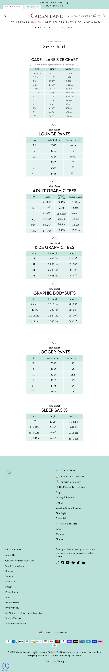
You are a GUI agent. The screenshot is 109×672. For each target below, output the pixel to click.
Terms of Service (13, 618)
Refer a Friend (12, 602)
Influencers (10, 586)
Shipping (9, 576)
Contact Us (61, 534)
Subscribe (86, 16)
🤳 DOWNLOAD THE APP (70, 476)
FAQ (58, 529)
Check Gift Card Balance (68, 508)
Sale (71, 27)
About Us (10, 555)
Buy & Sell (61, 518)
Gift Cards (61, 502)
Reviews (9, 571)
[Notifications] (94, 15)
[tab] (13, 7)
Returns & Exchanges (66, 523)
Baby (69, 22)
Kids (78, 22)
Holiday (37, 22)
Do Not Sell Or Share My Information (24, 613)
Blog (58, 492)
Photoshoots (11, 592)
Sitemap (60, 539)
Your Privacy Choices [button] (15, 623)
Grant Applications (14, 566)
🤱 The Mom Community (68, 482)
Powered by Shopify (54, 661)
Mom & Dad (92, 22)
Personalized (45, 27)
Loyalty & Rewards (65, 497)
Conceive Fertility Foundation (20, 560)
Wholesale (74, 16)
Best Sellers (54, 22)
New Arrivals (19, 22)
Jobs (7, 597)
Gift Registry (62, 513)
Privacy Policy (12, 607)
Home (62, 27)
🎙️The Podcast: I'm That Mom (71, 487)
